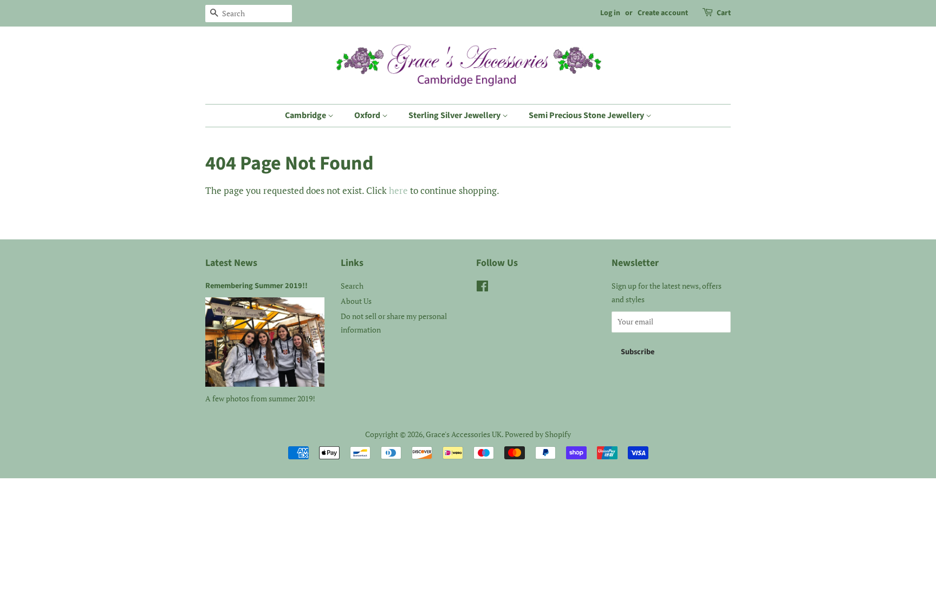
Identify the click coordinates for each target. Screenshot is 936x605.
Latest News (231, 263)
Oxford (368, 115)
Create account (663, 13)
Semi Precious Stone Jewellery (587, 115)
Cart (724, 13)
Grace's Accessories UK (464, 434)
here (398, 190)
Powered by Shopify (538, 434)
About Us (356, 301)
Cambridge (306, 115)
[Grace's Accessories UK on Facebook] (482, 288)
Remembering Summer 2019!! (256, 285)
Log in (610, 13)
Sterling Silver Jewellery (455, 115)
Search (352, 286)
